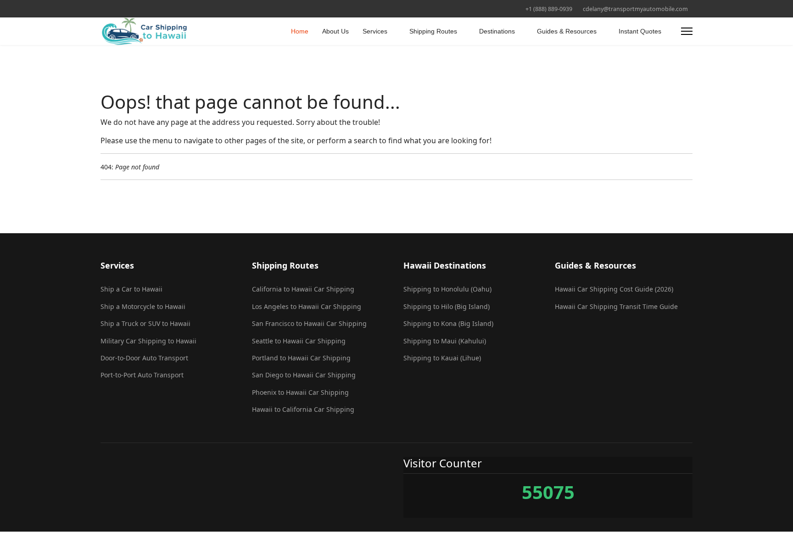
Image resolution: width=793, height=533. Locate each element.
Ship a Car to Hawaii (131, 289)
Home (299, 31)
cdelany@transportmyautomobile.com (635, 9)
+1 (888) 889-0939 (548, 9)
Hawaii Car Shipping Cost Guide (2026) (614, 289)
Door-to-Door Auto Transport (144, 357)
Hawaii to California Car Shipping (303, 409)
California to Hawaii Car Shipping (303, 289)
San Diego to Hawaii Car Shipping (304, 374)
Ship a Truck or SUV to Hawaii (145, 323)
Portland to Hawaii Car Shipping (301, 357)
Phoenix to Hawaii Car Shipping (300, 392)
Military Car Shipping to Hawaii (148, 341)
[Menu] (686, 31)
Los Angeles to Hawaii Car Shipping (306, 306)
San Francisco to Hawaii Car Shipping (309, 323)
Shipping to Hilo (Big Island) (446, 306)
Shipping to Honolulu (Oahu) (447, 289)
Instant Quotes (640, 31)
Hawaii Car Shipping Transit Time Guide (616, 306)
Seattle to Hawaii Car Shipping (299, 341)
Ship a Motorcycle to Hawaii (143, 306)
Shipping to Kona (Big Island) (448, 323)
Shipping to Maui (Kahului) (444, 341)
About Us (335, 31)
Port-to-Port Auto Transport (142, 374)
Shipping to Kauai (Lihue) (442, 357)
